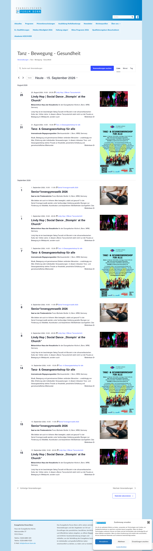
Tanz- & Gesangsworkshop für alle (53, 129)
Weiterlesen (88, 117)
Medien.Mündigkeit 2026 (42, 30)
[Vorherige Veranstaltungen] (18, 77)
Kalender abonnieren (123, 496)
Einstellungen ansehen (140, 541)
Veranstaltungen (22, 60)
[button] (148, 522)
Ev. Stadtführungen (21, 30)
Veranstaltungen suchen (102, 68)
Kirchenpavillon (102, 24)
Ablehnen (121, 541)
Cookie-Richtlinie (121, 547)
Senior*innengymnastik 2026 (49, 191)
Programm (29, 24)
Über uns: (115, 24)
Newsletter (88, 24)
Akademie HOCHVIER (23, 36)
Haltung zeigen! (62, 30)
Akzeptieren (103, 541)
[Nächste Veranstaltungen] (23, 77)
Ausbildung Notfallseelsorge (69, 24)
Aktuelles (18, 24)
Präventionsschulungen (46, 24)
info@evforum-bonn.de (28, 543)
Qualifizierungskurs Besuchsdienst (105, 30)
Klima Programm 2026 (80, 30)
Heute (30, 78)
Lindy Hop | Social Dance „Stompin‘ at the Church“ (58, 98)
